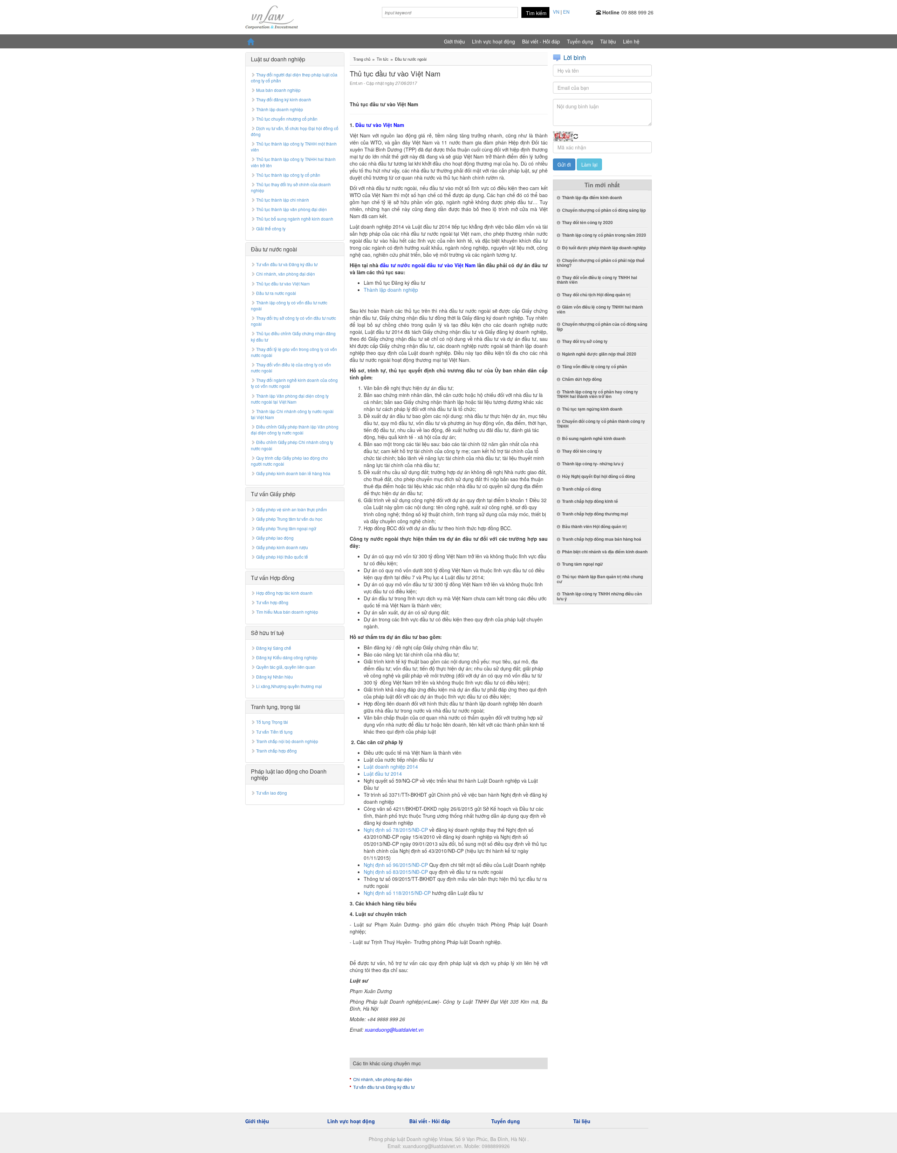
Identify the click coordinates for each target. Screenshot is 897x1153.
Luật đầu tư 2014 (383, 773)
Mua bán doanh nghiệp (278, 90)
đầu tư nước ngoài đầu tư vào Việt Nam (427, 265)
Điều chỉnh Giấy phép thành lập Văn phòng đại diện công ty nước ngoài (294, 430)
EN (566, 11)
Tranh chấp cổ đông (581, 489)
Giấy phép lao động (275, 538)
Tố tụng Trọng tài (272, 722)
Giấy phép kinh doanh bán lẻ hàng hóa (293, 473)
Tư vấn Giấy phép (273, 494)
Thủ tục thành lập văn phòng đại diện (291, 209)
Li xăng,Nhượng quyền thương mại (289, 686)
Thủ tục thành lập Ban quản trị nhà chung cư (600, 579)
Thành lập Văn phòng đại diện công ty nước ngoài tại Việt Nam (290, 399)
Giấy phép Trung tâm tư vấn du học (289, 519)
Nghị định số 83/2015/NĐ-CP (396, 871)
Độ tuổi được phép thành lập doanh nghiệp (604, 247)
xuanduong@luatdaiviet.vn (394, 1029)
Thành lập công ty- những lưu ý (593, 463)
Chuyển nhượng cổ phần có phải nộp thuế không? (601, 262)
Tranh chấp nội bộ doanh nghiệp (287, 741)
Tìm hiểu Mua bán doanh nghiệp (287, 612)
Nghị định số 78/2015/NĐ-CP (396, 829)
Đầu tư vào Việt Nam (379, 124)
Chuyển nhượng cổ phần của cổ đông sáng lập (602, 326)
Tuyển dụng (580, 41)
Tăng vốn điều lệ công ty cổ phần (594, 366)
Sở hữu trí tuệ (267, 633)
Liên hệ (631, 41)
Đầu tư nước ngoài (274, 249)
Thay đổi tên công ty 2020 (587, 222)
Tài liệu (608, 41)
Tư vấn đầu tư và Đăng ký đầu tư (286, 264)
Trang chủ (361, 59)
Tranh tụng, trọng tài (275, 707)
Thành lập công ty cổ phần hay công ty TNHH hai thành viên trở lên (597, 394)
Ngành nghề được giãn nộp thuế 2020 (599, 354)
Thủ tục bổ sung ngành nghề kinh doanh (294, 219)
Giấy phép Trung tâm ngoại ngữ (286, 528)
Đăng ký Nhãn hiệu (274, 677)
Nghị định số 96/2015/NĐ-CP (396, 864)
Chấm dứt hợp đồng (582, 379)
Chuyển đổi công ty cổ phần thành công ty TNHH (601, 423)
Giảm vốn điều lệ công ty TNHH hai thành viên (600, 309)
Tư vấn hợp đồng (272, 602)
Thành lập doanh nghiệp (279, 109)
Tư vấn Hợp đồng (272, 578)
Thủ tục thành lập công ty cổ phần (288, 175)
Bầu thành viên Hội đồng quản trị (594, 526)
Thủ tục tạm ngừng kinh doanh (592, 409)
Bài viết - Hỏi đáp (541, 41)
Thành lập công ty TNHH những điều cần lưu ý (599, 596)
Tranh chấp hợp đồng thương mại (595, 514)
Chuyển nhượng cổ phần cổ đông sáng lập (604, 210)
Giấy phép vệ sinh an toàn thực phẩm (291, 509)
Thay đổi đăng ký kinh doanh (283, 99)
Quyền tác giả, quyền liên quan (285, 667)
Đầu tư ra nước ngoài (276, 293)
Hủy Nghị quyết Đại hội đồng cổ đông (598, 476)
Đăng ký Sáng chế (273, 648)
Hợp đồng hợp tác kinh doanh (284, 593)
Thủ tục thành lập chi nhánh (282, 200)
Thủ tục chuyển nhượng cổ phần (286, 119)
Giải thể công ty (271, 228)
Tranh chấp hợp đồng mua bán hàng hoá (601, 539)
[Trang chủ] (271, 15)
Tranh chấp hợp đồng (276, 751)
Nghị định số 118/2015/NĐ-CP (397, 892)
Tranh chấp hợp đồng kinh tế (590, 501)
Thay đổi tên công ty (582, 451)
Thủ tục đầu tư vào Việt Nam (283, 283)
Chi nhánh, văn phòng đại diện (285, 274)
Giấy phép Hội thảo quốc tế (282, 557)
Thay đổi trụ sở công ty (585, 341)
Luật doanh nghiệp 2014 (391, 766)
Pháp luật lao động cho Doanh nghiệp (289, 774)
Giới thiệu (454, 41)
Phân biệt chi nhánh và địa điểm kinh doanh (605, 551)
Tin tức (383, 59)
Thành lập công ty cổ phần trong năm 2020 (604, 235)
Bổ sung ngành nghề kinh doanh (593, 438)
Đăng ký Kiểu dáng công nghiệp (286, 657)
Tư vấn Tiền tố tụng (274, 732)
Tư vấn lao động (271, 793)
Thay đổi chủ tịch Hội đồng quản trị (596, 294)
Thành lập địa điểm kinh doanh (592, 197)
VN (556, 11)
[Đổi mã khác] (575, 136)
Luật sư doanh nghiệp (278, 59)
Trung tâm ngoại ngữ (582, 564)
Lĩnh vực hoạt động (493, 41)
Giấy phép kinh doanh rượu (282, 547)
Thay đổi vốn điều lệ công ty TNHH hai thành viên (597, 279)
